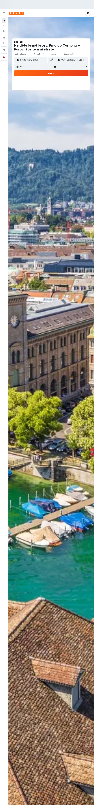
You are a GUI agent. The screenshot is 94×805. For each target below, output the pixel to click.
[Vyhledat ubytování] (4, 25)
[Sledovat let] (4, 43)
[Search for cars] (4, 30)
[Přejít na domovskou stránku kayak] (16, 13)
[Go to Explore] (4, 37)
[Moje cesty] (4, 50)
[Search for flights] (4, 20)
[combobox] (54, 54)
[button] (4, 13)
